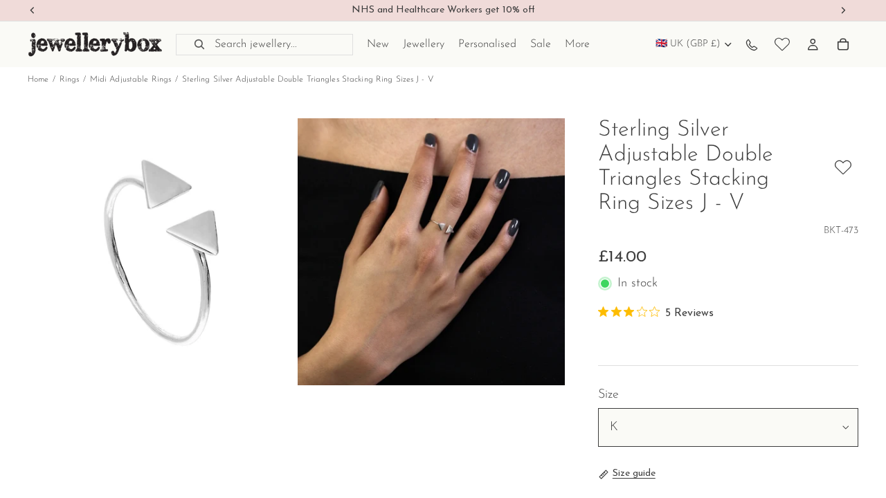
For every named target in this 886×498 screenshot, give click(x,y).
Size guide (634, 473)
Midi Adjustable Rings (131, 79)
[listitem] (577, 44)
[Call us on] (751, 44)
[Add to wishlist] (843, 167)
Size (608, 395)
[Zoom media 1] (161, 251)
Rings (70, 79)
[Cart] (843, 44)
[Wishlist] (782, 44)
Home (38, 79)
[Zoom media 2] (431, 251)
